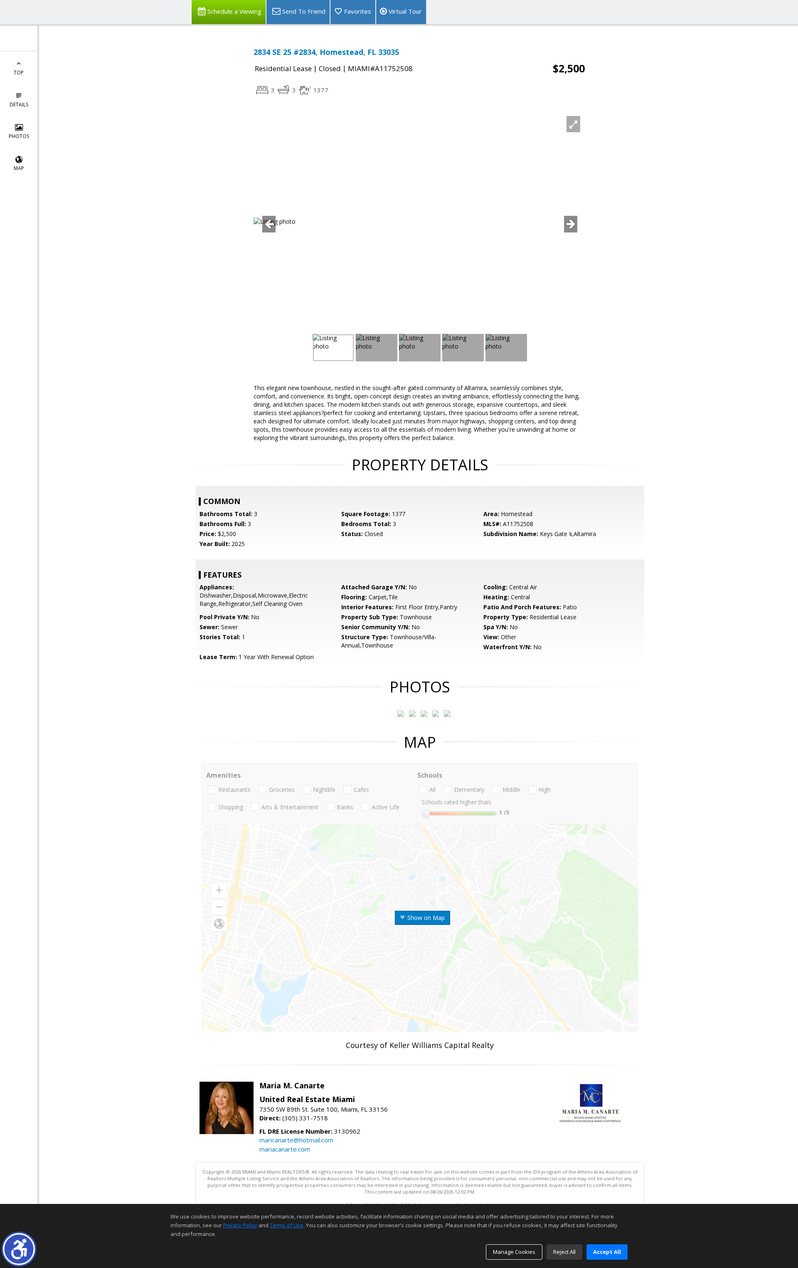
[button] (19, 1249)
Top (19, 72)
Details (19, 104)
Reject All (564, 1252)
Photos (19, 136)
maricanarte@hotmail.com (296, 1140)
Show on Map (425, 918)
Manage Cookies (514, 1252)
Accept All (607, 1252)
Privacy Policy (240, 1225)
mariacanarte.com (284, 1149)
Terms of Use (286, 1225)
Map (19, 168)
